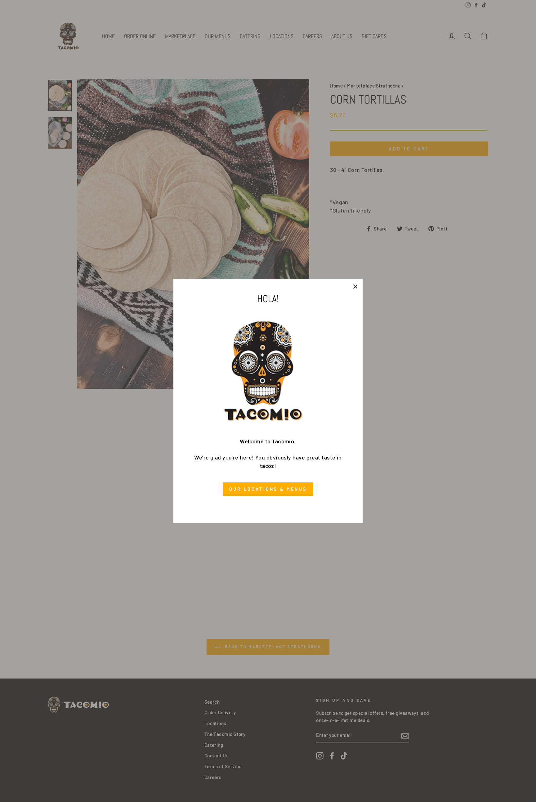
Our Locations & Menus (268, 489)
